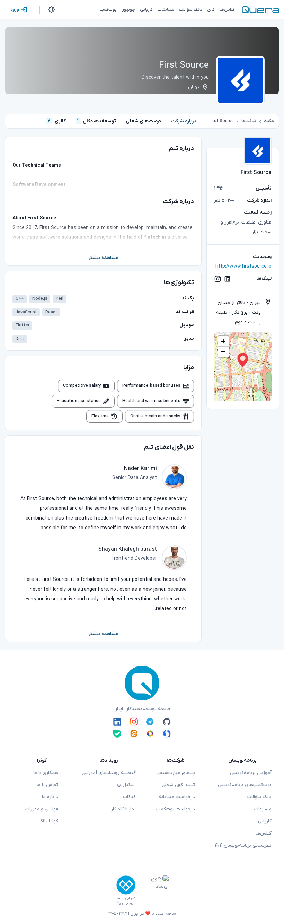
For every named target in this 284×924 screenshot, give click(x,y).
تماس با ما (47, 785)
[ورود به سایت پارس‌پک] (125, 885)
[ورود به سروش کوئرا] (167, 734)
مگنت (269, 121)
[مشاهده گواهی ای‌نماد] (155, 890)
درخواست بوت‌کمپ (175, 809)
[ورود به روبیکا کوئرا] (150, 734)
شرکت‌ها (248, 121)
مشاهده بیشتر (103, 257)
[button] (243, 360)
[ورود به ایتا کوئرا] (134, 734)
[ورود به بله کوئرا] (117, 734)
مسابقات (263, 809)
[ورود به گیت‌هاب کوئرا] (167, 721)
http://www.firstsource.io (243, 266)
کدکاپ (129, 797)
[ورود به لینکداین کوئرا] (117, 721)
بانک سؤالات (259, 797)
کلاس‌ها (264, 833)
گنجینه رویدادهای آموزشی (109, 772)
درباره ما (50, 797)
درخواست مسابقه (177, 797)
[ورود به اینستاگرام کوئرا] (134, 721)
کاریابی (265, 821)
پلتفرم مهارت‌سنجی (175, 772)
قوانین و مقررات (41, 809)
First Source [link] (221, 121)
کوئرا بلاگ (48, 821)
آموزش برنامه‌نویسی (251, 772)
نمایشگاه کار (123, 809)
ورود (14, 9)
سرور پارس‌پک (125, 903)
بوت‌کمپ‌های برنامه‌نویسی (245, 785)
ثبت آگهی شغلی (178, 785)
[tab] (183, 121)
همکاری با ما (45, 772)
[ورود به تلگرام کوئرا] (150, 721)
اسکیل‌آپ (126, 785)
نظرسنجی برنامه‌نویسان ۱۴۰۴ (242, 845)
